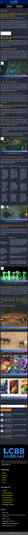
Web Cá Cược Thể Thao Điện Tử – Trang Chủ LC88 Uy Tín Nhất (7, 300)
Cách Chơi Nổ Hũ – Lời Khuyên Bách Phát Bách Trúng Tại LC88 (15, 436)
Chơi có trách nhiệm (7, 497)
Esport (5, 11)
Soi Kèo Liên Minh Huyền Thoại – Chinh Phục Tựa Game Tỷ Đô (21, 300)
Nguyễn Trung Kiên (18, 18)
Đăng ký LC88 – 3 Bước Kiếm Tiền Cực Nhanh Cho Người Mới (15, 414)
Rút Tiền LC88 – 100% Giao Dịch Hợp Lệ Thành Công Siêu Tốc (15, 431)
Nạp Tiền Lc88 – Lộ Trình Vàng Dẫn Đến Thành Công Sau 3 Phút (15, 425)
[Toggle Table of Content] (8, 33)
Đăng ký (4, 473)
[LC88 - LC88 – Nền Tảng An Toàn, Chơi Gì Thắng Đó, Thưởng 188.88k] (14, 2)
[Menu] (2, 2)
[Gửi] (26, 406)
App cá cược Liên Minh (6, 287)
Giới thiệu (4, 490)
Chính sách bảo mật (7, 502)
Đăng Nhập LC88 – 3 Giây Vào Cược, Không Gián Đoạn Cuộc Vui (16, 420)
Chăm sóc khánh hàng (7, 495)
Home (2, 11)
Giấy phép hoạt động (7, 493)
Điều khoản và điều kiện (8, 499)
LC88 (11, 40)
